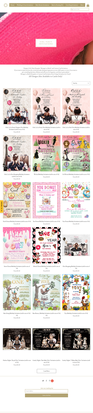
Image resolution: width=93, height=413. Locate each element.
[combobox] (81, 83)
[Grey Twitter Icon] (43, 381)
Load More (47, 371)
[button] (87, 5)
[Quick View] (17, 106)
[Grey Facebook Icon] (46, 381)
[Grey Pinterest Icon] (49, 381)
